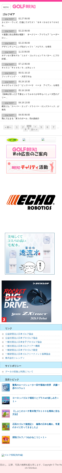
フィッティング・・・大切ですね (16, 76)
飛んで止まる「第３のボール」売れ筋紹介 (20, 118)
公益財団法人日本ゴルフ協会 (19, 334)
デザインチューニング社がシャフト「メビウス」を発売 (26, 47)
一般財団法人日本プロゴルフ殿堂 (21, 350)
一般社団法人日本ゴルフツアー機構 (22, 346)
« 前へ (8, 127)
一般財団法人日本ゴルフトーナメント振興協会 (27, 354)
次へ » (34, 129)
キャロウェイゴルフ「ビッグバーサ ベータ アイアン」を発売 (30, 85)
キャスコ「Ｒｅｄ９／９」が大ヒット (18, 67)
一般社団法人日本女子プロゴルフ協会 (23, 342)
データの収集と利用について (19, 371)
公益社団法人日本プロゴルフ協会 (21, 338)
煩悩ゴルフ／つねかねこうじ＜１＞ (29, 437)
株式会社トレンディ (15, 358)
